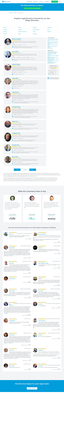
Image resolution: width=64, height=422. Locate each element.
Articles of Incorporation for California (53, 41)
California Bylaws (50, 48)
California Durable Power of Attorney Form (53, 40)
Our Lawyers (35, 1)
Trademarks (35, 33)
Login (60, 1)
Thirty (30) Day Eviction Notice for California (52, 43)
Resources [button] (41, 1)
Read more (11, 255)
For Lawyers (46, 1)
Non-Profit (5, 31)
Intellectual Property (36, 29)
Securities (5, 33)
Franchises (5, 29)
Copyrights (34, 27)
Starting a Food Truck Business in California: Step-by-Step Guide (52, 52)
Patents (34, 31)
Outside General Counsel (22, 31)
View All (25, 169)
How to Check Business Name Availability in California (52, 63)
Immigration (20, 29)
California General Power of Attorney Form (53, 45)
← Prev (17, 169)
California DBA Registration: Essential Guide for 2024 (53, 61)
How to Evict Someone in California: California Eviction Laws (53, 57)
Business (5, 27)
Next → (32, 169)
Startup (19, 33)
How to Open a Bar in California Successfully (52, 54)
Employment (49, 27)
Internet (48, 29)
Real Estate (49, 31)
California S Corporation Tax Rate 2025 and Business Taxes (53, 59)
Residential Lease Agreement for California (52, 46)
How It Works (29, 1)
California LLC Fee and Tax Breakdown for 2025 (53, 56)
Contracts (19, 27)
